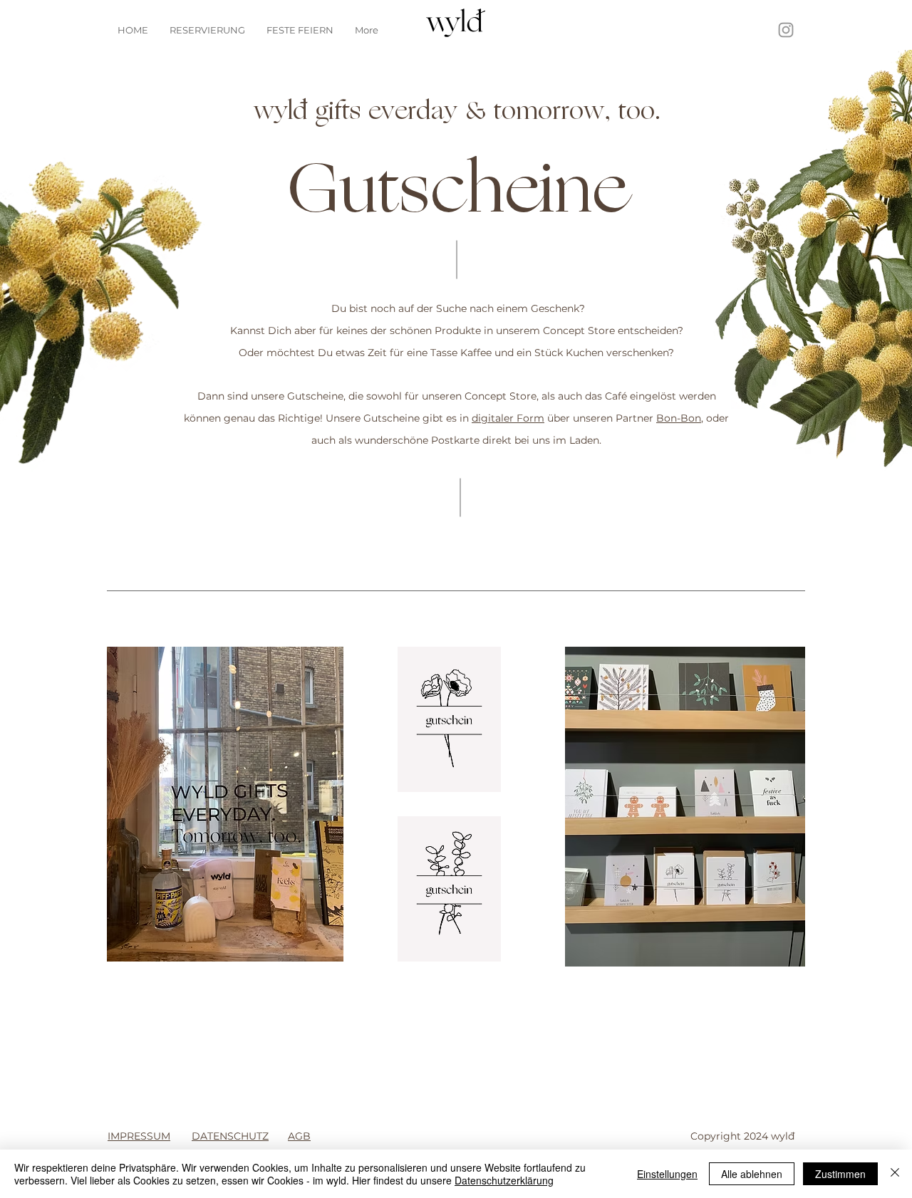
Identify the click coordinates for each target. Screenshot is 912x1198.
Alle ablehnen (751, 1174)
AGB (299, 1136)
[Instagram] (786, 30)
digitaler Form (508, 418)
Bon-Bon (678, 418)
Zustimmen (840, 1174)
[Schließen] (894, 1174)
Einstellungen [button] (667, 1174)
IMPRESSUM (139, 1136)
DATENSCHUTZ (230, 1136)
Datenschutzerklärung (504, 1180)
